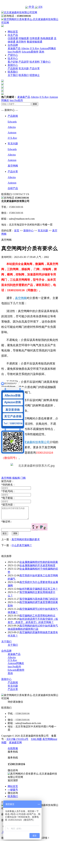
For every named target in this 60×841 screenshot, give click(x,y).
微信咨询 (13, 793)
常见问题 (24, 68)
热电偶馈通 (46, 38)
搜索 (35, 104)
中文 (31, 6)
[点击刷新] (40, 527)
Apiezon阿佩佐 (48, 48)
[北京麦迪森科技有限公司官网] (19, 12)
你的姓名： (8, 484)
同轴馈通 (24, 38)
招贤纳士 (34, 75)
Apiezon (12, 132)
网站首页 (13, 31)
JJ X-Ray (34, 48)
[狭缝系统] (2, 84)
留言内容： (8, 504)
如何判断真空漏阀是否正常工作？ (39, 588)
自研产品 (13, 188)
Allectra (25, 48)
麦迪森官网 (15, 742)
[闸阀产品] (2, 90)
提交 (5, 533)
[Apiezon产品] (2, 87)
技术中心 (13, 58)
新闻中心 (13, 65)
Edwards (12, 121)
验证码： (7, 521)
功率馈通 (34, 38)
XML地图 (36, 739)
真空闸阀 (13, 165)
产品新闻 (13, 68)
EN (40, 6)
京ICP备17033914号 (17, 739)
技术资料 (34, 61)
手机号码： (8, 491)
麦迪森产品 (14, 48)
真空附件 (21, 41)
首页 (16, 230)
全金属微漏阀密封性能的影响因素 (39, 562)
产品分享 (34, 68)
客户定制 (13, 61)
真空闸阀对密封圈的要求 (26, 539)
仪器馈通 (13, 38)
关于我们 (13, 75)
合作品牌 (13, 45)
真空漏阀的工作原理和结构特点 (37, 615)
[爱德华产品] (2, 94)
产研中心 (13, 55)
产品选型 (24, 61)
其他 (41, 51)
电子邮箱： (8, 498)
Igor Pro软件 (14, 51)
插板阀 (16, 478)
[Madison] (2, 81)
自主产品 (13, 35)
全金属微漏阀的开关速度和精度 (37, 565)
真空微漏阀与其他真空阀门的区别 (39, 598)
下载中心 (45, 61)
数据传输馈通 (34, 41)
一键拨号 (13, 789)
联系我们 (13, 71)
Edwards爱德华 (30, 51)
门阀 (23, 478)
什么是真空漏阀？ (22, 545)
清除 (15, 533)
